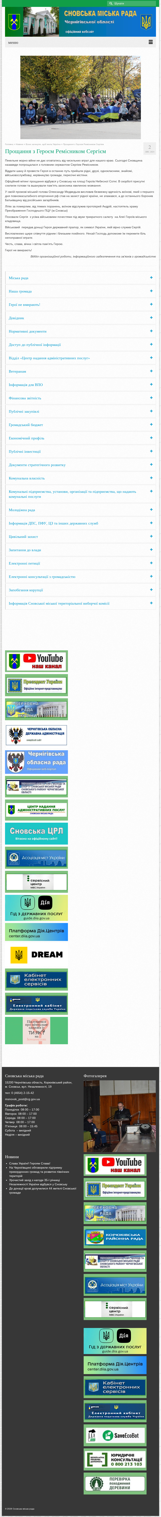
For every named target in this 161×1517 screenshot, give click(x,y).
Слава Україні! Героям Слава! (29, 1163)
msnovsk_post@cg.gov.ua (22, 1099)
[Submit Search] (110, 3)
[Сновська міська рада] (80, 22)
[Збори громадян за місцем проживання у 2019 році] (120, 1116)
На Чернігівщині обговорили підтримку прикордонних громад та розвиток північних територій (39, 1172)
